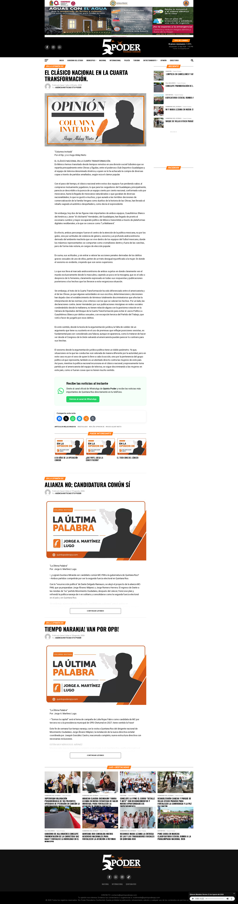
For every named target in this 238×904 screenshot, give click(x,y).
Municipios (91, 60)
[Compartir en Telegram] (79, 418)
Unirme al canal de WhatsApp (82, 399)
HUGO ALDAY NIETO (114, 427)
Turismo (136, 60)
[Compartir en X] (66, 418)
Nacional (102, 60)
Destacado (83, 427)
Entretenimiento (149, 60)
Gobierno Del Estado (75, 60)
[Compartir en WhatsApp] (72, 418)
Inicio (61, 60)
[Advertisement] (173, 148)
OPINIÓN (163, 60)
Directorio (174, 60)
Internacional (115, 60)
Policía (127, 60)
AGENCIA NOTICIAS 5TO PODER (68, 88)
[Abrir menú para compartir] (86, 418)
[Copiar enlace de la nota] (93, 418)
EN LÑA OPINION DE (97, 427)
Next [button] (190, 18)
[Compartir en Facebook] (59, 418)
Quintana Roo (131, 884)
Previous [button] (48, 18)
